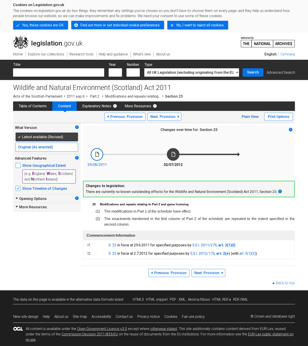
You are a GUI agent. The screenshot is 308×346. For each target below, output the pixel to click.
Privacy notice (148, 316)
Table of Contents (33, 106)
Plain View (250, 117)
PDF (173, 299)
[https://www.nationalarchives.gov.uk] (268, 40)
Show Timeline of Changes (44, 188)
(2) (253, 253)
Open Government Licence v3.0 (102, 329)
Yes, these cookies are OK (43, 25)
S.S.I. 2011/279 (204, 245)
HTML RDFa (221, 299)
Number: (133, 64)
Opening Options (31, 198)
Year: (112, 64)
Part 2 (94, 96)
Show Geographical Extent (44, 165)
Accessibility (101, 316)
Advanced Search (281, 72)
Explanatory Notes (96, 106)
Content (64, 106)
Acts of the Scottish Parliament (37, 96)
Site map (80, 316)
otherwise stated (163, 329)
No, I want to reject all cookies (200, 25)
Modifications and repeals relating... (133, 96)
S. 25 (112, 245)
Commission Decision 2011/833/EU (90, 334)
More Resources (138, 106)
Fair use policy (193, 316)
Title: (17, 64)
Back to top (285, 283)
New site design (25, 316)
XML (182, 299)
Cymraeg (287, 54)
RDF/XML (240, 299)
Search (253, 72)
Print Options (278, 117)
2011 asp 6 (76, 96)
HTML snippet (157, 299)
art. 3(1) (245, 253)
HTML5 (138, 299)
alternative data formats (95, 299)
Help (46, 316)
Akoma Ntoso (199, 299)
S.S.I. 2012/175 (202, 253)
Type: (149, 64)
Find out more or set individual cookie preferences (120, 25)
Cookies (170, 316)
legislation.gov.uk (50, 37)
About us (61, 316)
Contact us (124, 316)
